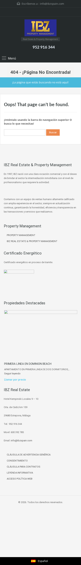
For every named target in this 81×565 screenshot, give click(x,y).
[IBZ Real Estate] (40, 28)
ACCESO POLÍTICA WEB (19, 478)
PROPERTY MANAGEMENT (21, 235)
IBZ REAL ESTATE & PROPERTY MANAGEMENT (32, 241)
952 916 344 (44, 47)
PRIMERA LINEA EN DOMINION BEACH (27, 363)
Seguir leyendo (12, 373)
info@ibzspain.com (52, 3)
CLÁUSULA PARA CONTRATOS (23, 466)
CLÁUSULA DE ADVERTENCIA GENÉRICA (28, 454)
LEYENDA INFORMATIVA (20, 472)
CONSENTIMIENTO (17, 460)
